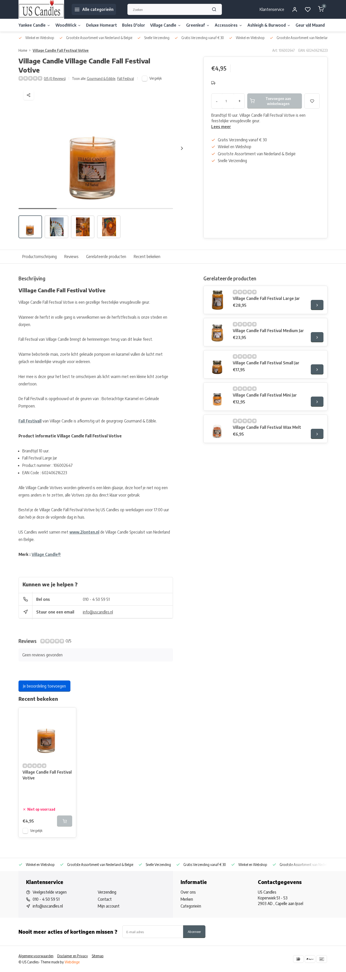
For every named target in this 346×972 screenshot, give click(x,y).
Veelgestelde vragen (50, 892)
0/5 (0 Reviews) (55, 78)
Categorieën (191, 906)
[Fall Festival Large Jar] (217, 300)
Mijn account (109, 906)
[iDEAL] (298, 959)
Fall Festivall (30, 420)
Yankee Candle (32, 25)
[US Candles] (41, 9)
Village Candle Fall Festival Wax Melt (267, 427)
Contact (105, 899)
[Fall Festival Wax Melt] (217, 429)
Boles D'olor (133, 25)
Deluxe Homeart (101, 25)
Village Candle (163, 25)
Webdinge (72, 962)
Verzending (107, 892)
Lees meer (221, 126)
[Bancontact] (321, 959)
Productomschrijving (39, 256)
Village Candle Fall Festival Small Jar (266, 362)
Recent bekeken (147, 256)
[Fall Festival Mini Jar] (217, 396)
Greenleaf (195, 25)
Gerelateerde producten (106, 256)
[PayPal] (310, 959)
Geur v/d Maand (310, 25)
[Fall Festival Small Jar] (217, 364)
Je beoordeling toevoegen (44, 686)
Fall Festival (125, 78)
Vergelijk (155, 78)
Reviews (71, 256)
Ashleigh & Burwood (266, 25)
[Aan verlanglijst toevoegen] (68, 715)
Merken (187, 899)
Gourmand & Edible (101, 78)
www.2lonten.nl (84, 532)
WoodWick (65, 25)
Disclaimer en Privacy (72, 956)
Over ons (188, 892)
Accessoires (226, 25)
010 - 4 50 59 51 (96, 599)
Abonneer (194, 931)
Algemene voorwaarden (35, 956)
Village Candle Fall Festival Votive (61, 50)
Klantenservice (272, 9)
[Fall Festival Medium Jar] (217, 332)
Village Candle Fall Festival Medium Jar (268, 330)
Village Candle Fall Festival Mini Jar (265, 395)
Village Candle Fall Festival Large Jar (266, 298)
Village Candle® (46, 554)
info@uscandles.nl (98, 612)
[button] (182, 148)
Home (22, 50)
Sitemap (98, 956)
